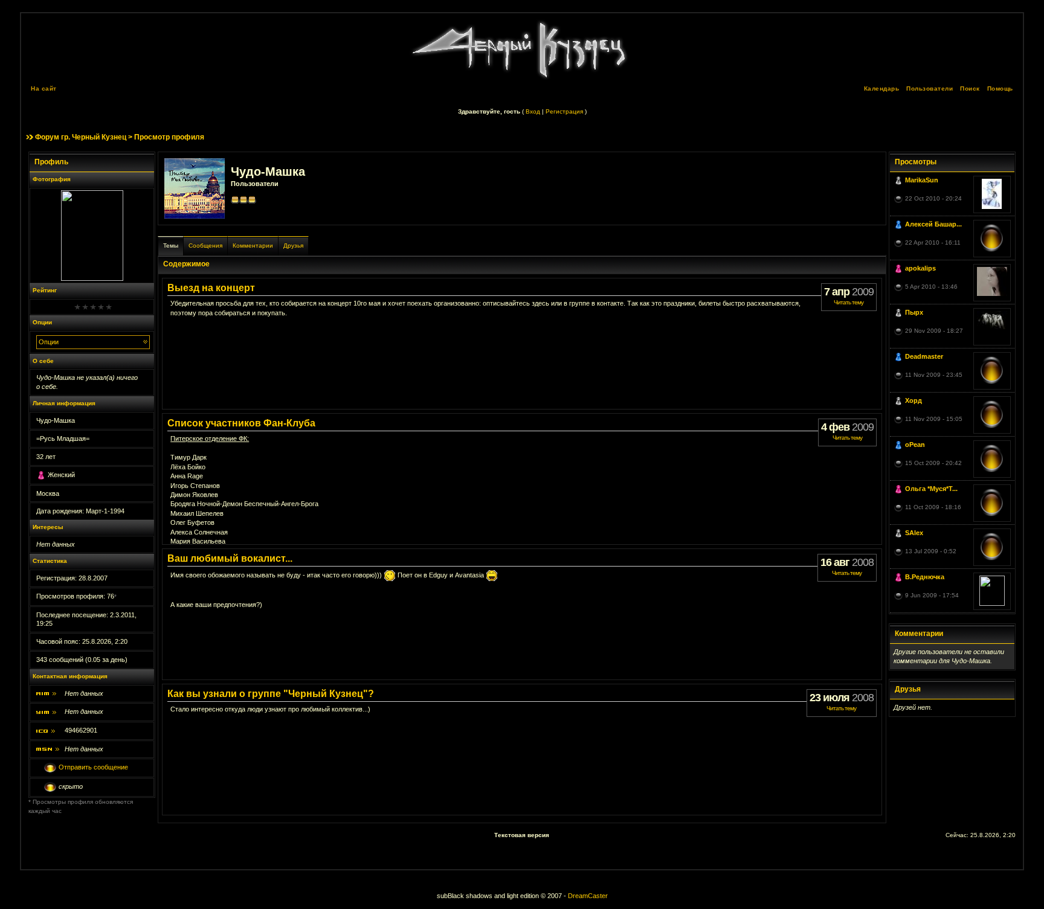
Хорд (913, 400)
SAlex (914, 532)
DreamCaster (588, 895)
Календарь (882, 88)
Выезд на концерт (211, 288)
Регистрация (564, 111)
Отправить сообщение (93, 767)
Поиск (970, 88)
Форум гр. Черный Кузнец (80, 137)
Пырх (914, 312)
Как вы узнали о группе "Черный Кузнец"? (270, 694)
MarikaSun (921, 180)
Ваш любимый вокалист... (229, 558)
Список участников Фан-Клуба (241, 423)
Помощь (1000, 88)
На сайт (44, 88)
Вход (533, 111)
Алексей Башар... (933, 224)
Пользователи (929, 88)
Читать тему (848, 302)
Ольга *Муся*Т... (931, 488)
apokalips (920, 268)
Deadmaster (924, 356)
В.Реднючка (924, 576)
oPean (915, 444)
